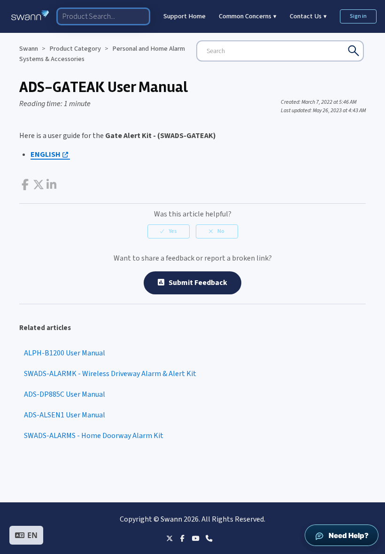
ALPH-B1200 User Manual (64, 353)
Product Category (75, 49)
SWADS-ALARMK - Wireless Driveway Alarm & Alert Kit (110, 374)
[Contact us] (209, 538)
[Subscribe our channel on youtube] (195, 538)
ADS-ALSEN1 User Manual (64, 415)
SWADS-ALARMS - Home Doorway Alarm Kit (93, 436)
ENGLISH (46, 154)
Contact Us (308, 16)
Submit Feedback (195, 282)
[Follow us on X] (169, 538)
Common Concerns (248, 16)
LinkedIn (51, 185)
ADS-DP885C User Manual (64, 394)
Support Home (184, 16)
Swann (28, 49)
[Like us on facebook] (182, 538)
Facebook (25, 185)
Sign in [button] (358, 16)
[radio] (168, 231)
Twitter (38, 185)
